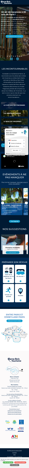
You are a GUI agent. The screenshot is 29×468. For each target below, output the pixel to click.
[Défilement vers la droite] (26, 202)
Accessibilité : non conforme (14, 456)
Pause (15, 59)
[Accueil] (6, 2)
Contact (14, 452)
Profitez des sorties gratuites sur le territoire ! (14, 14)
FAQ (14, 454)
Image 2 (9, 56)
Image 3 (11, 56)
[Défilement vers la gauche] (2, 202)
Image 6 (17, 56)
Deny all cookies (20, 462)
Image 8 (21, 56)
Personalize (15, 465)
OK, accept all (8, 462)
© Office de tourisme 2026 (14, 450)
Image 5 (15, 56)
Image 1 (7, 56)
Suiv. (17, 58)
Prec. (11, 58)
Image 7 (19, 56)
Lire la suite (12, 252)
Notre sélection (14, 38)
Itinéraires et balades (12, 248)
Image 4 (13, 56)
